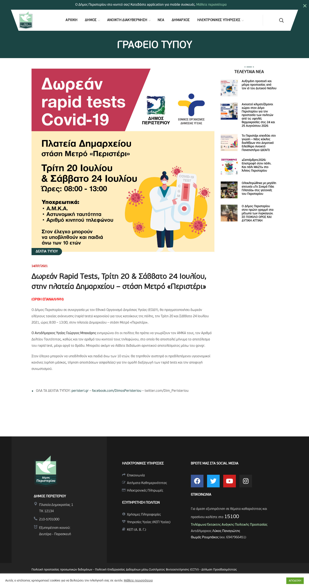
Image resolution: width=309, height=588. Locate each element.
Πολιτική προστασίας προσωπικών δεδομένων (62, 569)
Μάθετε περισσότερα (211, 5)
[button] (281, 20)
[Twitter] (213, 481)
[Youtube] (229, 481)
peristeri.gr (80, 391)
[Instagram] (245, 481)
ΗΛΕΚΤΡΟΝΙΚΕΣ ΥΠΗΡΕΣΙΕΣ (143, 463)
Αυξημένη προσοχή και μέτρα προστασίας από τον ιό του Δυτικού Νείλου (259, 85)
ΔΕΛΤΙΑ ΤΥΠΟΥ (47, 251)
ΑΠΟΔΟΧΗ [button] (295, 580)
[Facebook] (197, 481)
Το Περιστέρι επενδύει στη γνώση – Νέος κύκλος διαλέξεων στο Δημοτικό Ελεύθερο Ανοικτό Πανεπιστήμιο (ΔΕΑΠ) (259, 143)
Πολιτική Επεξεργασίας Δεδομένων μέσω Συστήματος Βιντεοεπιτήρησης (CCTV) (147, 569)
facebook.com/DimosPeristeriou (116, 391)
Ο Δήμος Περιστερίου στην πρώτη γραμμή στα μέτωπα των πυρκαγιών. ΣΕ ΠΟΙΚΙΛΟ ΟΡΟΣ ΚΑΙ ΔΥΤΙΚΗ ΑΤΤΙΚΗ (257, 213)
